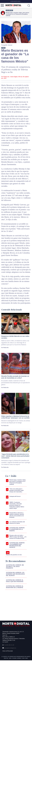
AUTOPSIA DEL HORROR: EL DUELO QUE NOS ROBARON (14, 580)
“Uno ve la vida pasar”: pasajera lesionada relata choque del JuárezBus (16, 490)
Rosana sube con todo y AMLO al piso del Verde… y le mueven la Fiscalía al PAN (17, 537)
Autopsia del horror (15, 496)
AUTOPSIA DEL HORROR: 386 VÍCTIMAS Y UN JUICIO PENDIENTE (15, 566)
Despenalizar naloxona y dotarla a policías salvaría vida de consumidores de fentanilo (16, 515)
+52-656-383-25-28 (9, 645)
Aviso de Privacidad (7, 651)
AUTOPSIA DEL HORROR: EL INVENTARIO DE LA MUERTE (17, 529)
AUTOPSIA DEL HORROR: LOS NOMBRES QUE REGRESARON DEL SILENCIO (17, 545)
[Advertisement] (15, 604)
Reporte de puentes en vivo (14, 554)
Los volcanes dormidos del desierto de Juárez (17, 522)
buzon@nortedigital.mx (10, 648)
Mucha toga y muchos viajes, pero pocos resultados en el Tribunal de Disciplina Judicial (17, 482)
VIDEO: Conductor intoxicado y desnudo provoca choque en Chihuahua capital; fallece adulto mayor (16, 505)
